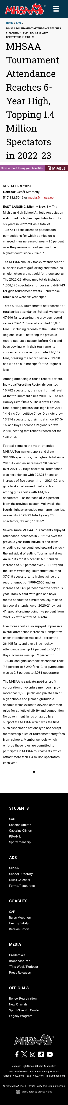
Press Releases (20, 972)
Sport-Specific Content (25, 1010)
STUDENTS (19, 808)
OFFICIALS (19, 988)
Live (18, 22)
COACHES (18, 901)
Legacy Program (20, 1016)
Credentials (17, 955)
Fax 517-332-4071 (35, 1075)
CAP (12, 912)
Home (9, 22)
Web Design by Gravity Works (37, 1091)
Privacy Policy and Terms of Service (46, 1086)
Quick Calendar (19, 880)
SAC (12, 819)
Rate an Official (19, 929)
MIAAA (14, 868)
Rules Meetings (20, 917)
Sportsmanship (20, 842)
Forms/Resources (22, 886)
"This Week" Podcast (23, 967)
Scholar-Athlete (20, 825)
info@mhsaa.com (55, 1075)
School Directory (21, 874)
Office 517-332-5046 (13, 1075)
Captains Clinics (20, 830)
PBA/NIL (15, 836)
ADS (13, 857)
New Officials (18, 1004)
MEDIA (15, 944)
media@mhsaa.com (42, 197)
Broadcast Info (19, 961)
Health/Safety (19, 923)
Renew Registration (23, 998)
